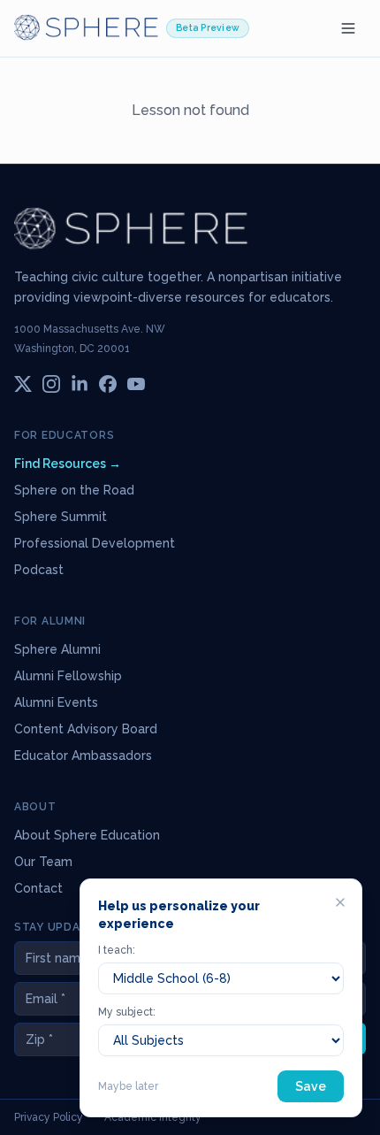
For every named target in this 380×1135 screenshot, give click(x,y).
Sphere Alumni (57, 649)
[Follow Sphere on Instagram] (51, 384)
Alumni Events (56, 702)
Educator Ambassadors (83, 755)
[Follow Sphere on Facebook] (108, 384)
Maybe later (128, 1086)
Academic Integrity (152, 1117)
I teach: (116, 950)
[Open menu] (348, 28)
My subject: (127, 1012)
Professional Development (94, 543)
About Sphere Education (87, 835)
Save (310, 1086)
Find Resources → (67, 463)
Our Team (43, 862)
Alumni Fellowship (68, 676)
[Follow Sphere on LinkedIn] (79, 384)
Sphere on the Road (74, 490)
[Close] (340, 902)
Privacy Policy (48, 1117)
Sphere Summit (60, 517)
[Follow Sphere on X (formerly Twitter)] (23, 384)
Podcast (39, 570)
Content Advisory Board (85, 729)
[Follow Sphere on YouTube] (136, 384)
